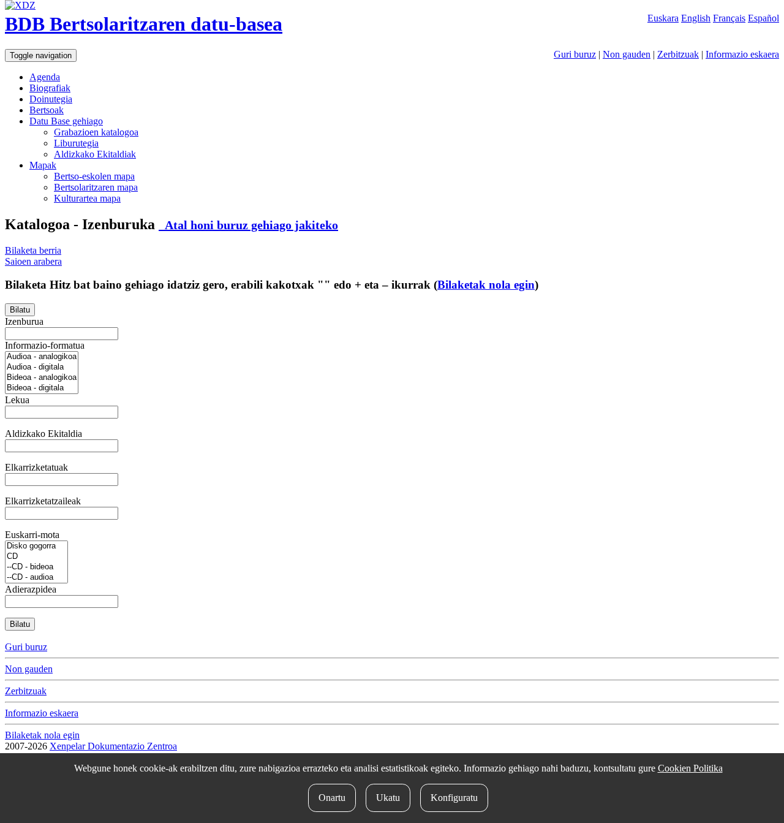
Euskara (663, 18)
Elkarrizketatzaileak (43, 501)
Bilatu (20, 309)
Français (729, 18)
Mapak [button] (42, 165)
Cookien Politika (690, 768)
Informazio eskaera (742, 54)
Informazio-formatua (45, 345)
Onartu (331, 797)
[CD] (36, 557)
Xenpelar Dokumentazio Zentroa (113, 746)
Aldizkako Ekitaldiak (95, 154)
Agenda (44, 77)
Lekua (17, 400)
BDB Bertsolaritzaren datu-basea (143, 24)
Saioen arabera (33, 261)
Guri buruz (575, 54)
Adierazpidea (30, 589)
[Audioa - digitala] (42, 367)
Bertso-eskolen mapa (94, 176)
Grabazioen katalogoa (96, 132)
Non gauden (626, 54)
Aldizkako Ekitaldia (43, 433)
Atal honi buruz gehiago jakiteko (248, 225)
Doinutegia (50, 99)
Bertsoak (46, 110)
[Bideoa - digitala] (42, 388)
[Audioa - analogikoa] (42, 357)
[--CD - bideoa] (36, 567)
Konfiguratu (454, 797)
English (695, 18)
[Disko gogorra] (36, 546)
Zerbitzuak (678, 54)
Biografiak (49, 88)
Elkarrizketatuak (36, 467)
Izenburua (24, 321)
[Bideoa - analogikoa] (42, 378)
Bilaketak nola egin (486, 284)
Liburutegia (76, 143)
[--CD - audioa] (36, 577)
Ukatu (388, 797)
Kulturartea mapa (87, 198)
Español (763, 18)
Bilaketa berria (33, 250)
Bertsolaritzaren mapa (96, 187)
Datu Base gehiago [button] (66, 121)
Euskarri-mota (32, 534)
